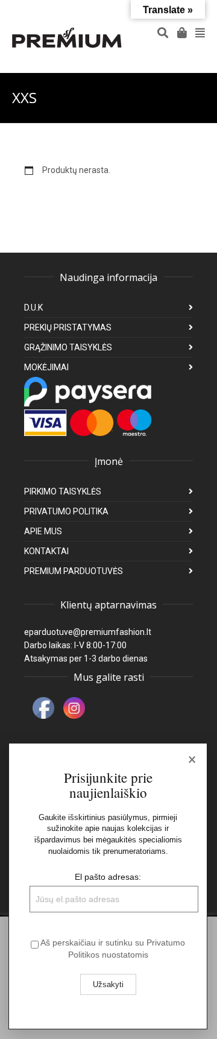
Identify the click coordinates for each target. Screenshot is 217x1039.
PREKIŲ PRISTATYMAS (68, 327)
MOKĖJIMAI (46, 367)
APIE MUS (43, 531)
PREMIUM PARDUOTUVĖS (73, 571)
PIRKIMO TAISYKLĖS (62, 491)
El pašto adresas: (108, 877)
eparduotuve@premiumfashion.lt (87, 632)
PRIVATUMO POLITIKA (66, 511)
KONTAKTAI (46, 551)
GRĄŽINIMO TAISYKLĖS (68, 347)
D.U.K (33, 307)
